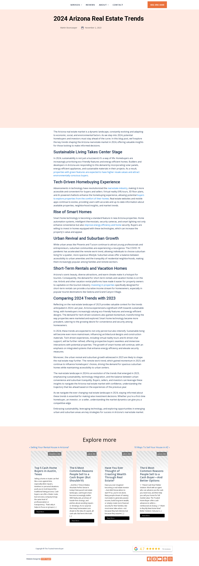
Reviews (90, 4)
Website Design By (38, 559)
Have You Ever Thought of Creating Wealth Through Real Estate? (115, 474)
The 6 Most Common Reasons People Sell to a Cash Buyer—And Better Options (151, 474)
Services (75, 4)
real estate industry (117, 188)
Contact (118, 4)
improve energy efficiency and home (103, 224)
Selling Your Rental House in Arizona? (50, 447)
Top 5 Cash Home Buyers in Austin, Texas (45, 471)
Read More (40, 512)
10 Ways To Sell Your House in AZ (151, 447)
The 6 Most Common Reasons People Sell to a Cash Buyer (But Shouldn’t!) (81, 474)
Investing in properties (103, 284)
